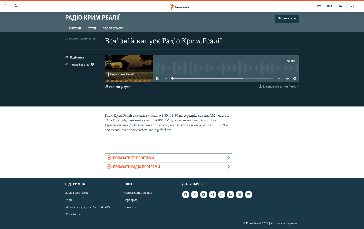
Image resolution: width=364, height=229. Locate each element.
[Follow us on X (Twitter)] (194, 194)
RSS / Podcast (74, 214)
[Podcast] (239, 194)
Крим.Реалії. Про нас (138, 192)
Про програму (113, 28)
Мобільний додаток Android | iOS (87, 207)
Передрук (130, 200)
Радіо (69, 200)
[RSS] (230, 194)
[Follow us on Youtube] (203, 194)
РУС (319, 6)
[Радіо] (352, 6)
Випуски (75, 28)
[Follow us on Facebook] (185, 194)
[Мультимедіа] (341, 6)
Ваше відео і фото (77, 192)
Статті (92, 28)
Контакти (130, 207)
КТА (329, 6)
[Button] (75, 58)
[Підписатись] (248, 194)
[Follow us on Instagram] (221, 194)
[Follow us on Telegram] (212, 194)
